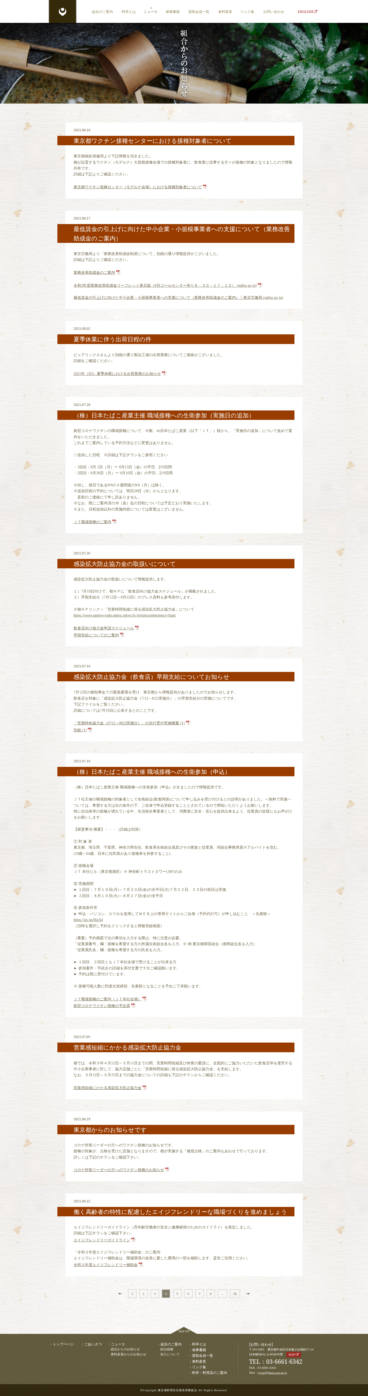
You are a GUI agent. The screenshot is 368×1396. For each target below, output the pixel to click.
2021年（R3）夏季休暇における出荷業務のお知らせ (117, 374)
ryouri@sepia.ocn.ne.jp (272, 1372)
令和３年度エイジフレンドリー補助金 (106, 1265)
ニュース (151, 11)
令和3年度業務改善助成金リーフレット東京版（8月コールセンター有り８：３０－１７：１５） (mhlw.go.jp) (165, 286)
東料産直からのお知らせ (128, 1354)
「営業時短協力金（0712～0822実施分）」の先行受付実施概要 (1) (129, 723)
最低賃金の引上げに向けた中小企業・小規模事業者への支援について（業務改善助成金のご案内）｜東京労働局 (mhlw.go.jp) (178, 298)
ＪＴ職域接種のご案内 (92, 522)
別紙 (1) (80, 730)
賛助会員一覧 (198, 11)
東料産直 (225, 11)
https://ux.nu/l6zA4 (88, 920)
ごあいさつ (93, 1344)
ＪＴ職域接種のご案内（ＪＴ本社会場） (107, 999)
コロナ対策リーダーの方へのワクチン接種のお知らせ (119, 1170)
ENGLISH (306, 11)
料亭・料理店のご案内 (209, 1372)
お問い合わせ (273, 11)
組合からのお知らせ (125, 1349)
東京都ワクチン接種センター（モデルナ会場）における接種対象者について (138, 187)
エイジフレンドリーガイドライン (102, 1240)
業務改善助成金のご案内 (94, 273)
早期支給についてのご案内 (96, 635)
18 (235, 1294)
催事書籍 (173, 11)
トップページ (63, 1344)
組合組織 (166, 1349)
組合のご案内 (102, 11)
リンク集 (247, 11)
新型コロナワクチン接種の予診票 (102, 1006)
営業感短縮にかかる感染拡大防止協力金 (107, 1088)
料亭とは (129, 11)
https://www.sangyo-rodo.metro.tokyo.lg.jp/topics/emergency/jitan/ (125, 615)
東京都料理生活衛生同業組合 (63, 12)
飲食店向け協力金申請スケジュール (104, 628)
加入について (170, 1354)
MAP (292, 1354)
